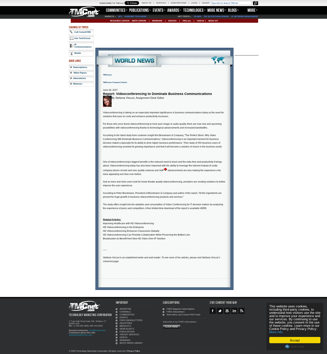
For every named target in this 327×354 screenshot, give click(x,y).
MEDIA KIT (213, 21)
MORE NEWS (215, 10)
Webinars (77, 84)
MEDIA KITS (125, 326)
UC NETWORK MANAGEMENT (244, 16)
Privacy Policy (133, 351)
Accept (295, 340)
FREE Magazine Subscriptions (181, 309)
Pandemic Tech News (135, 16)
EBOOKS (172, 21)
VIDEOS (200, 21)
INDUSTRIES (126, 323)
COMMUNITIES (115, 10)
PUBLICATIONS (139, 10)
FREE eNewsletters (176, 312)
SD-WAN (197, 16)
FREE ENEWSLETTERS (131, 320)
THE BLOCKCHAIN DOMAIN (216, 16)
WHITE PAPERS (139, 21)
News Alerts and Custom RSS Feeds (183, 314)
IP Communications (83, 45)
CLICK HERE (171, 327)
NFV (120, 16)
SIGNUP (205, 3)
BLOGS (232, 10)
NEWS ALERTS (127, 329)
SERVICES (161, 3)
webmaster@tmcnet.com (80, 335)
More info (276, 332)
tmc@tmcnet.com (97, 330)
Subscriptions (80, 67)
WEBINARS (157, 21)
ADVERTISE (125, 309)
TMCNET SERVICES (129, 334)
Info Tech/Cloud (82, 38)
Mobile (77, 53)
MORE (251, 10)
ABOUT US (146, 3)
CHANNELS (125, 312)
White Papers (80, 73)
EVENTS (158, 10)
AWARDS (173, 10)
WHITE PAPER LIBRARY (131, 343)
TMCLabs (186, 21)
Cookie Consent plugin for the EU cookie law (294, 347)
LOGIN (194, 3)
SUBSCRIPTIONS (178, 3)
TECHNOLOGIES (193, 10)
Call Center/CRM (82, 32)
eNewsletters (79, 78)
